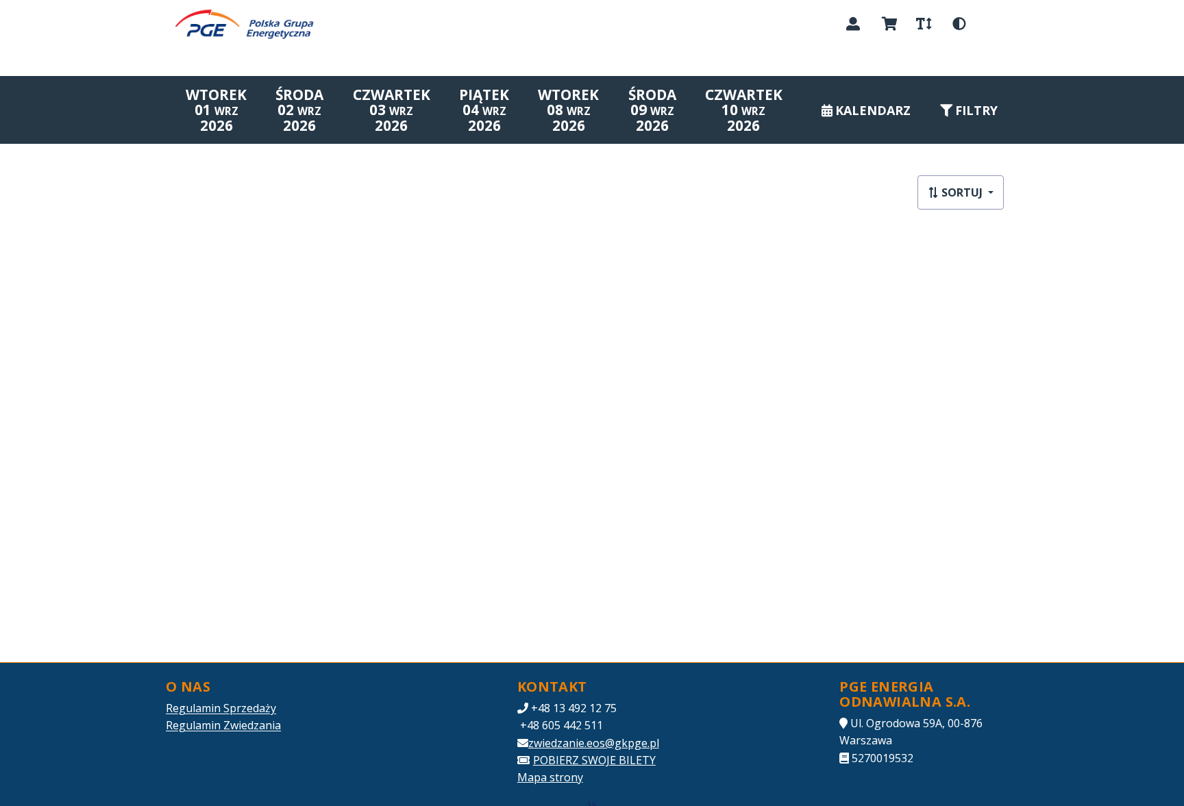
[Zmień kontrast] (959, 24)
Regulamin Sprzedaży (221, 708)
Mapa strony (550, 777)
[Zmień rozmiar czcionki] (924, 24)
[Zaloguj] (853, 24)
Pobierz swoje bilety (594, 760)
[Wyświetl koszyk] (890, 24)
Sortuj (962, 192)
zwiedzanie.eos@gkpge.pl (593, 743)
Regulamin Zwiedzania (223, 725)
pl (993, 23)
